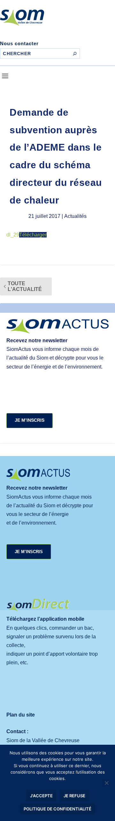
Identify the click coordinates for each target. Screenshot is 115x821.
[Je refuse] (106, 783)
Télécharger (33, 234)
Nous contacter (19, 43)
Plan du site (20, 714)
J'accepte (41, 795)
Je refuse (74, 795)
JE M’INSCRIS (29, 420)
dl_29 (12, 234)
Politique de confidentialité (57, 808)
